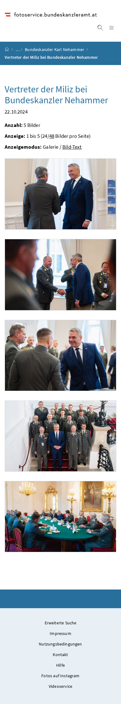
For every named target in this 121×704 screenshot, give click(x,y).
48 (51, 136)
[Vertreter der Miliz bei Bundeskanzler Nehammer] (60, 194)
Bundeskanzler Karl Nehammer (54, 49)
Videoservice (60, 686)
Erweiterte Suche (61, 623)
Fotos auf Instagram (60, 675)
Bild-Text (72, 146)
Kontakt (60, 654)
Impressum (60, 633)
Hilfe (60, 665)
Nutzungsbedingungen (60, 644)
